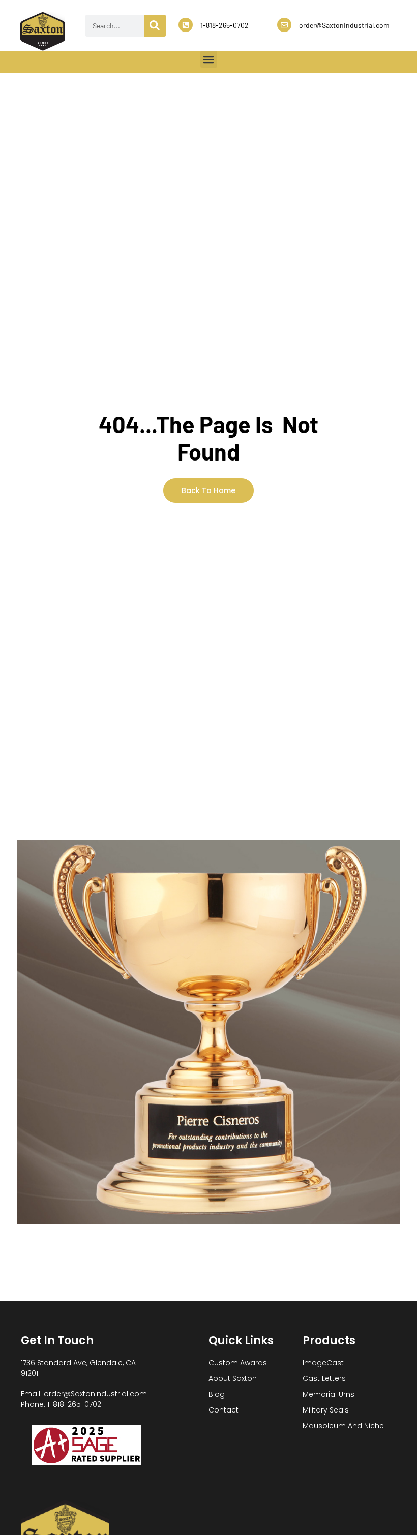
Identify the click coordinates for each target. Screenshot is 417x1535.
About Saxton (232, 1378)
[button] (208, 59)
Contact (223, 1410)
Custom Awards (237, 1363)
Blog (216, 1394)
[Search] (155, 26)
